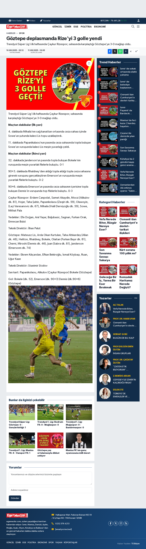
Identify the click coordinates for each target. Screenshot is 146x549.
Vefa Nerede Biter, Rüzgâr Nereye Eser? (124, 310)
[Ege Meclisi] (17, 26)
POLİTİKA (86, 26)
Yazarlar (47, 21)
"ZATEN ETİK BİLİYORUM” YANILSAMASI (120, 368)
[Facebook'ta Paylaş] (110, 51)
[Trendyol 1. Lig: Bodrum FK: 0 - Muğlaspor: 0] (50, 412)
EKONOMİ (100, 26)
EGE (76, 26)
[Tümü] (135, 298)
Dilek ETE (118, 390)
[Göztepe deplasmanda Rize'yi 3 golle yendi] (50, 84)
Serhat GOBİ (120, 334)
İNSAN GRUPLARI (122, 353)
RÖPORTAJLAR (70, 542)
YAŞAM (58, 542)
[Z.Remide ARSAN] (105, 379)
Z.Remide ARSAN (121, 376)
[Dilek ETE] (105, 393)
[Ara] (133, 27)
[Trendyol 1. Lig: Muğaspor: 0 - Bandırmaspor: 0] (79, 412)
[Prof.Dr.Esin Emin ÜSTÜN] (105, 350)
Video (32, 21)
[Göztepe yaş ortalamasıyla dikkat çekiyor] (50, 440)
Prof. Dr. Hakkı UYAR (124, 319)
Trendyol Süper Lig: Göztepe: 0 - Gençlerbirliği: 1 (19, 425)
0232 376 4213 (62, 524)
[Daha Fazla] (125, 51)
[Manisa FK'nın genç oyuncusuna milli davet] (79, 440)
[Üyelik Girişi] (137, 21)
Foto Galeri (17, 21)
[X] (115, 523)
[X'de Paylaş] (114, 51)
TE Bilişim (135, 544)
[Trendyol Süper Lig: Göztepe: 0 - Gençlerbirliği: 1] (22, 412)
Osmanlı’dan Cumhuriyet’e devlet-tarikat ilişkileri (124, 324)
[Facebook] (110, 523)
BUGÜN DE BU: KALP (123, 338)
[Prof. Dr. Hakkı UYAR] (105, 322)
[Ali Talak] (105, 308)
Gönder (15, 498)
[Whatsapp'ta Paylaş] (120, 51)
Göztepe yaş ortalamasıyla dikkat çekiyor (48, 453)
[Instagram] (120, 523)
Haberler (10, 33)
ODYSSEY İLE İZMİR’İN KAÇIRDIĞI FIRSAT (124, 381)
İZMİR (68, 26)
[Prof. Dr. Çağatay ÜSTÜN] (105, 364)
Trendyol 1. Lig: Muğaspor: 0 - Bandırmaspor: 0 (75, 425)
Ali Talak (118, 305)
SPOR (22, 33)
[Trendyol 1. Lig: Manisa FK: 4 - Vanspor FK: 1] (22, 440)
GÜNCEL (57, 26)
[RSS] (126, 523)
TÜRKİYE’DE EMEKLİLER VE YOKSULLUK (120, 395)
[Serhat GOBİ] (105, 336)
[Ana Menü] (138, 27)
